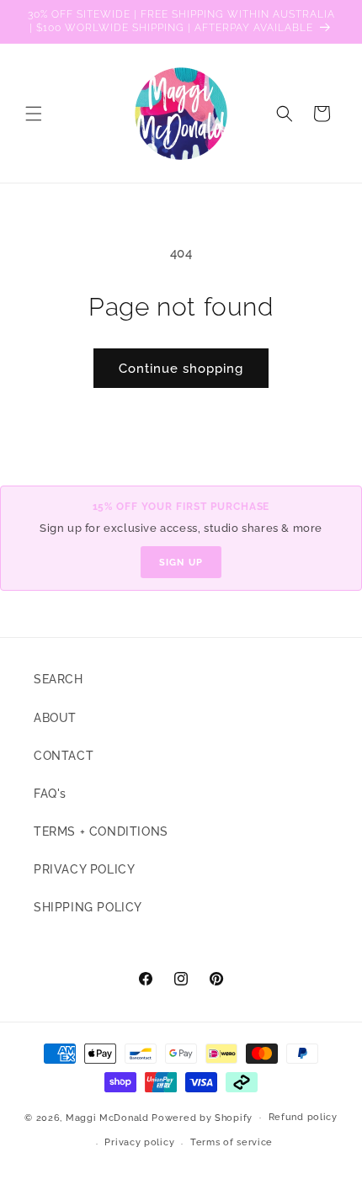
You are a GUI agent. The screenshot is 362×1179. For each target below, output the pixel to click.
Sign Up (181, 562)
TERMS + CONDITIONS (101, 831)
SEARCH (58, 679)
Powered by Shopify (202, 1117)
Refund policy (303, 1117)
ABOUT (55, 718)
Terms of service (231, 1142)
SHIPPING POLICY (88, 907)
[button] (33, 113)
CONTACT (63, 755)
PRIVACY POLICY (84, 869)
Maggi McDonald (107, 1117)
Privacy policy (139, 1142)
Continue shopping (181, 368)
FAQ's (50, 793)
